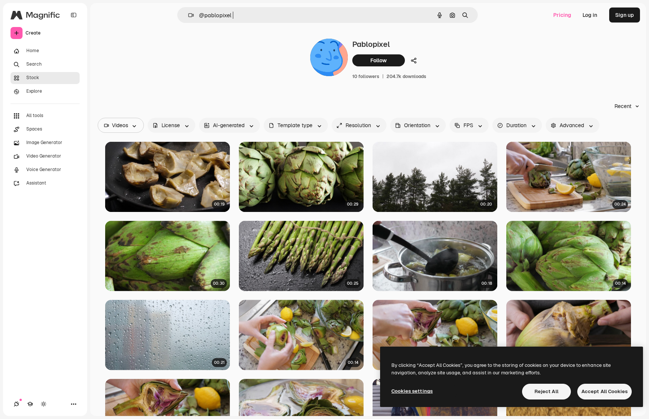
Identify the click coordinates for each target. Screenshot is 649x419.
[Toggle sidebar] (74, 15)
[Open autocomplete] (188, 15)
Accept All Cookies (604, 391)
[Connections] (17, 404)
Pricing (562, 15)
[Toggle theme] (44, 404)
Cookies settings (412, 391)
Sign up (624, 15)
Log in (590, 15)
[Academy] (30, 404)
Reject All (546, 391)
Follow (378, 60)
